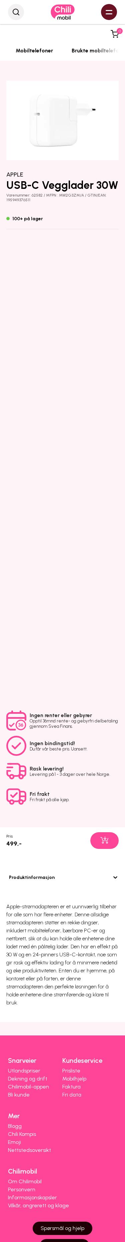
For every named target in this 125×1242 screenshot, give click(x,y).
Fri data (71, 1095)
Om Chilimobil (25, 1181)
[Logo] (62, 12)
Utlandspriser (24, 1070)
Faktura (71, 1086)
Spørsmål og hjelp (62, 1228)
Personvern (21, 1189)
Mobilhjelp (74, 1078)
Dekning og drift (27, 1078)
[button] (115, 34)
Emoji (14, 1142)
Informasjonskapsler (32, 1197)
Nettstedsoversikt (29, 1150)
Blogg (15, 1126)
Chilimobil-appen (28, 1086)
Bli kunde (19, 1095)
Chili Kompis (22, 1134)
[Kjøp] (104, 840)
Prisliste (71, 1070)
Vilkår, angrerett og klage (38, 1205)
